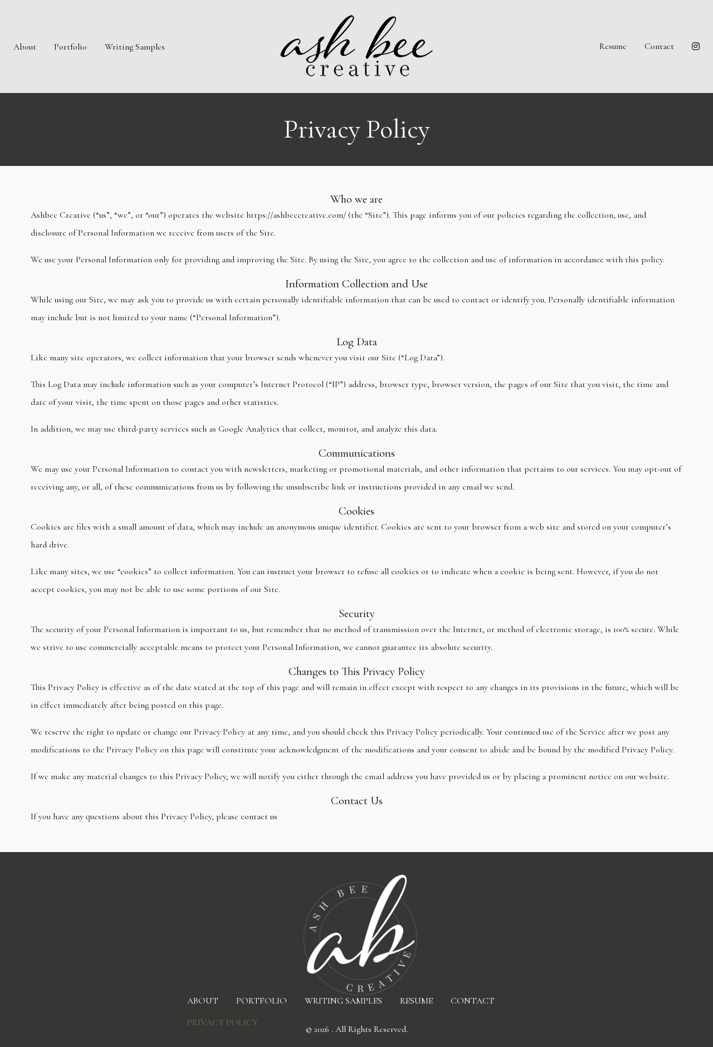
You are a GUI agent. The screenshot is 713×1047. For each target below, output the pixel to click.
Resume (613, 46)
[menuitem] (24, 46)
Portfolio (70, 46)
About (24, 46)
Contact (659, 46)
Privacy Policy (222, 1022)
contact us (259, 816)
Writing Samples (135, 46)
